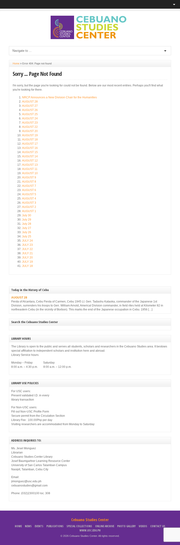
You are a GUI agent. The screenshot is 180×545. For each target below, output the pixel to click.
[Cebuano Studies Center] (90, 38)
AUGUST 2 (29, 207)
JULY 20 (27, 257)
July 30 (26, 215)
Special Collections (79, 526)
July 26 (26, 232)
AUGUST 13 (30, 164)
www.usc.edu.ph (90, 530)
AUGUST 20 (30, 131)
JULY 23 (27, 245)
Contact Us (157, 526)
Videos (143, 526)
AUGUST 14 (30, 156)
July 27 (26, 228)
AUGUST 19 (30, 135)
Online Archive (104, 526)
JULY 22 (27, 249)
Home (16, 63)
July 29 (26, 219)
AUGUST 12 (30, 160)
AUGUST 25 (30, 114)
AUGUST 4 (29, 198)
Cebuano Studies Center (90, 519)
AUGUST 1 (29, 211)
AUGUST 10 (30, 173)
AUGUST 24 (30, 118)
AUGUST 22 (30, 127)
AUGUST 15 (30, 152)
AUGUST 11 (30, 169)
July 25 (26, 236)
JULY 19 (27, 261)
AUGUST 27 (30, 105)
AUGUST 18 (30, 139)
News (28, 526)
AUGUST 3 (29, 202)
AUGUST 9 (29, 177)
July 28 (26, 223)
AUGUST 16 (30, 148)
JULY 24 (27, 240)
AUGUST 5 (29, 194)
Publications (55, 526)
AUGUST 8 (29, 181)
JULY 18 (27, 266)
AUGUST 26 (30, 110)
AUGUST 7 (29, 186)
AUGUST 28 (30, 101)
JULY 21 (27, 253)
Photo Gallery (126, 526)
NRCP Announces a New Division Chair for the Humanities (59, 97)
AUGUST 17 (30, 143)
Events (39, 526)
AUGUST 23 (30, 122)
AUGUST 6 (29, 190)
